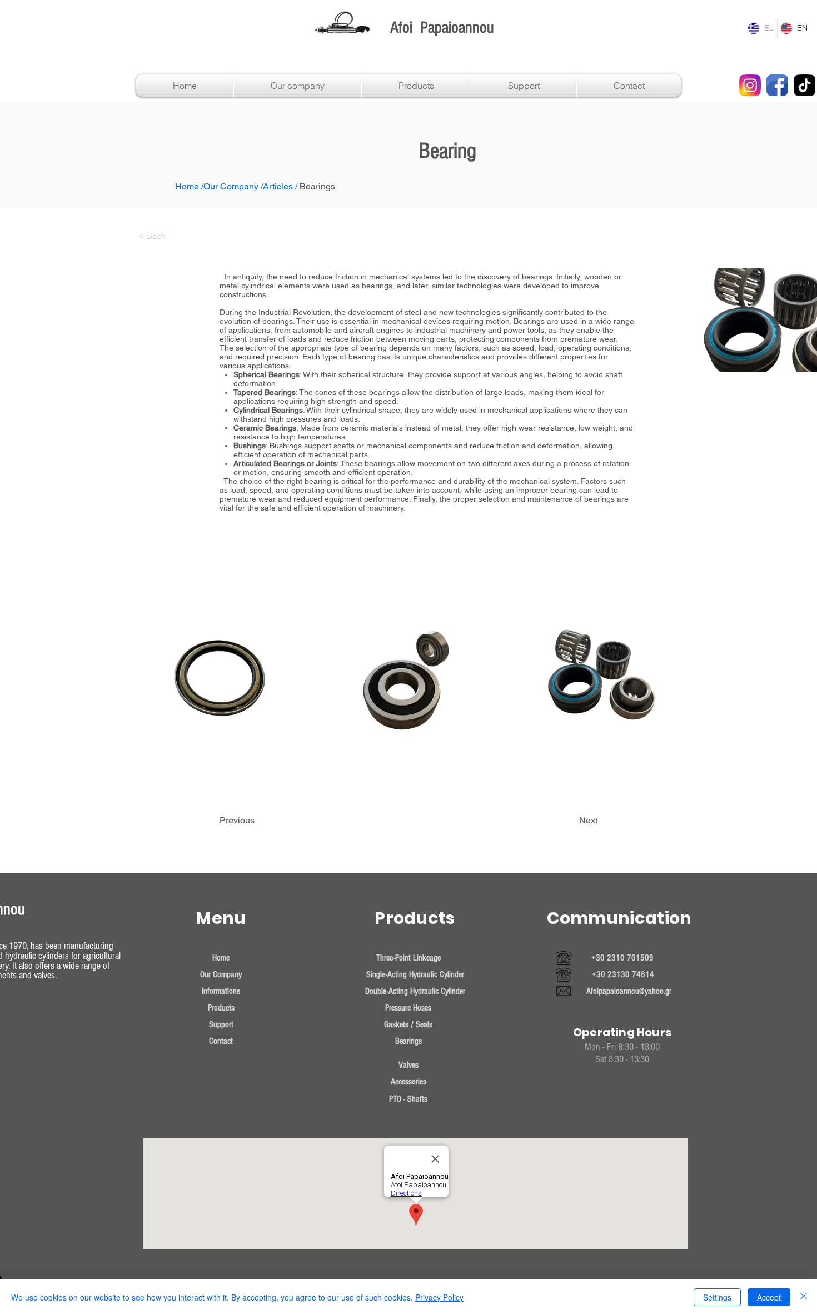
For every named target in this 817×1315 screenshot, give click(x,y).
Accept (769, 1297)
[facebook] (777, 85)
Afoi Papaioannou (442, 27)
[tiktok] (804, 85)
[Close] (803, 1297)
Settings (717, 1297)
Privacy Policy (439, 1297)
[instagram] (750, 85)
